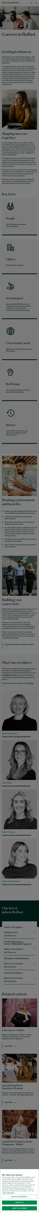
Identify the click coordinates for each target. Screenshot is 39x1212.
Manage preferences (19, 1197)
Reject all (19, 1202)
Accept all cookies (19, 1208)
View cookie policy (8, 1193)
